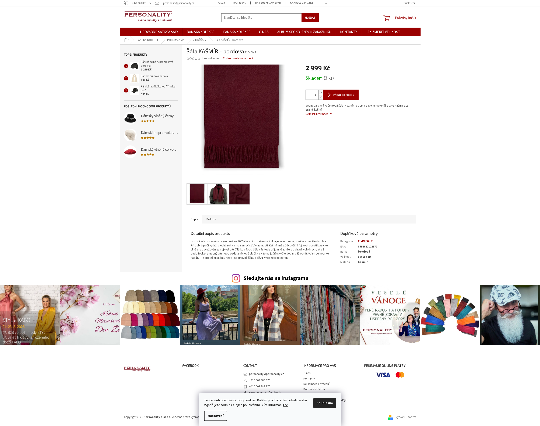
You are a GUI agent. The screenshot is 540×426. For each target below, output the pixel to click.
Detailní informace (317, 114)
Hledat (310, 17)
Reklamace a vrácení (268, 3)
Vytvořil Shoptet (406, 417)
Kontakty (239, 3)
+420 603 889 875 (259, 380)
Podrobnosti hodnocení (238, 58)
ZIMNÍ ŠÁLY (365, 241)
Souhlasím (325, 403)
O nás (221, 3)
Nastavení (215, 415)
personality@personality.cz (266, 374)
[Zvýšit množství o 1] (320, 92)
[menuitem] (159, 32)
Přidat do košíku (343, 94)
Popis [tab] (194, 219)
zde (285, 405)
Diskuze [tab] (211, 219)
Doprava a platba (301, 3)
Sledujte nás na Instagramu (276, 278)
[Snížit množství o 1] (320, 97)
